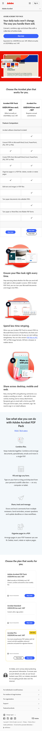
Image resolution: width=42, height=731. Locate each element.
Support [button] (5, 703)
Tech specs (24, 431)
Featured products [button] (8, 708)
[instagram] (8, 718)
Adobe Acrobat (7, 9)
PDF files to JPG (32, 337)
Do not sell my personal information (23, 724)
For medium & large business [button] (12, 694)
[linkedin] (15, 718)
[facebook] (4, 718)
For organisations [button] (8, 699)
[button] (29, 3)
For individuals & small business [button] (13, 690)
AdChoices (7, 727)
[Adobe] (10, 3)
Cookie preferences (8, 724)
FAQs (16, 431)
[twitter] (11, 718)
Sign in (36, 3)
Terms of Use (31, 722)
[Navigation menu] (3, 3)
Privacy (25, 722)
